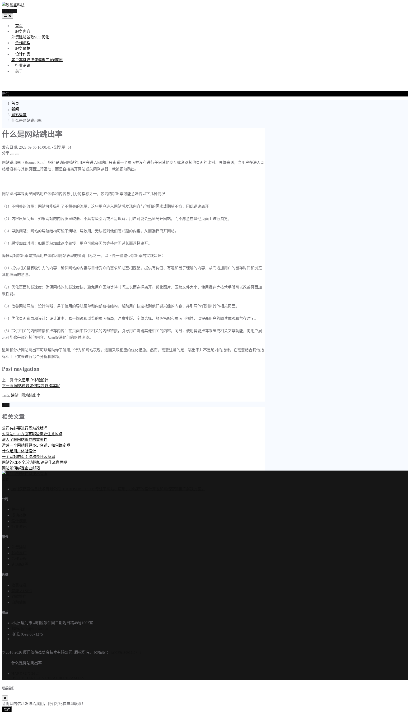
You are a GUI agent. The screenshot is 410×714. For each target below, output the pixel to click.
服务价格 (22, 48)
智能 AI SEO (21, 591)
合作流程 (22, 43)
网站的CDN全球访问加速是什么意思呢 (34, 462)
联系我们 (9, 11)
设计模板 (19, 521)
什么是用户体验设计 (19, 451)
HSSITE (17, 678)
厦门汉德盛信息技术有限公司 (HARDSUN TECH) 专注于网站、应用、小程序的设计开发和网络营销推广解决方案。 (108, 489)
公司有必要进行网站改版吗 (24, 428)
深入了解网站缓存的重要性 (24, 440)
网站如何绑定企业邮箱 (21, 468)
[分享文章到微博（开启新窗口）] (17, 154)
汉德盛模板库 (38, 60)
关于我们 (19, 510)
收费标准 (19, 585)
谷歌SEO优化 (38, 37)
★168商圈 (19, 564)
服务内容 (22, 31)
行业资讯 (22, 66)
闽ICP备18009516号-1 (126, 652)
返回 (5, 405)
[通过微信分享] (12, 154)
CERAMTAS (73, 678)
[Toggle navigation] (7, 16)
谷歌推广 (19, 553)
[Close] (5, 698)
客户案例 (19, 60)
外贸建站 (19, 37)
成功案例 (19, 515)
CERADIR (53, 678)
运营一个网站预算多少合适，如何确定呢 (36, 445)
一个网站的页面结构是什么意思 (28, 457)
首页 (19, 26)
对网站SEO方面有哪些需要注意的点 (32, 434)
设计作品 (22, 54)
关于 (19, 71)
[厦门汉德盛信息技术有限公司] (24, 479)
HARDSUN (34, 678)
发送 (7, 709)
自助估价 (19, 602)
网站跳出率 (30, 395)
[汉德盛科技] (13, 5)
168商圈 (56, 60)
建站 (15, 395)
